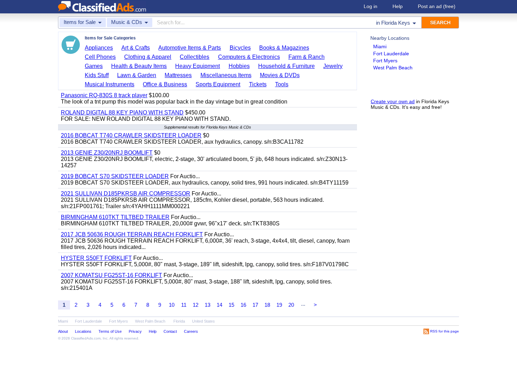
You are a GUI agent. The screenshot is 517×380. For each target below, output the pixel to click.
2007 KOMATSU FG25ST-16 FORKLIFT (111, 275)
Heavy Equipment (197, 66)
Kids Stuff (97, 75)
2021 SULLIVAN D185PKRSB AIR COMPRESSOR (125, 194)
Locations (83, 331)
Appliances (99, 48)
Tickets (258, 84)
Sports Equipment (218, 84)
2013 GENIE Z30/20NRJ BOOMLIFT (107, 153)
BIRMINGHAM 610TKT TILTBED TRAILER (115, 217)
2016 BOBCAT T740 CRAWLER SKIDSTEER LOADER (131, 135)
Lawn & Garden (136, 75)
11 (183, 305)
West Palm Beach (393, 67)
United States (203, 321)
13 (207, 305)
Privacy (135, 331)
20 (291, 305)
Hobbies (239, 66)
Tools (281, 84)
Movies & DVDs (280, 75)
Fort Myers (385, 60)
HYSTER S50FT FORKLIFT (96, 258)
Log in (370, 6)
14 (219, 305)
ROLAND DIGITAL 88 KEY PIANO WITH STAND (122, 113)
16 (243, 305)
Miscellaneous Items (225, 75)
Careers (191, 331)
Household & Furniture (286, 66)
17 (255, 305)
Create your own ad (393, 101)
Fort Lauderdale (391, 53)
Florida (179, 321)
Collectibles (194, 57)
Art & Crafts (135, 48)
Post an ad (436, 6)
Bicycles (240, 48)
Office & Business (165, 84)
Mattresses (178, 75)
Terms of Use (110, 331)
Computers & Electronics (249, 57)
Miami (380, 46)
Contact (170, 331)
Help (397, 6)
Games (94, 66)
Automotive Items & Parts (189, 48)
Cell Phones (100, 57)
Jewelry (333, 66)
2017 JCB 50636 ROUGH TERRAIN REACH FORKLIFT (132, 234)
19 (279, 305)
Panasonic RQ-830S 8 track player (104, 95)
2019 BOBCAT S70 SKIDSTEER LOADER (115, 176)
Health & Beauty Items (139, 66)
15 (231, 305)
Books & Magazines (284, 48)
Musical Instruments (109, 84)
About (63, 331)
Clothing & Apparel (147, 57)
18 (267, 305)
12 (195, 305)
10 (171, 305)
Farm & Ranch (306, 57)
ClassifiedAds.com (86, 338)
